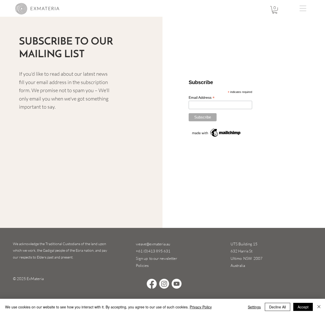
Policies (142, 265)
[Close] (319, 307)
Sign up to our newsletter (156, 258)
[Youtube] (177, 284)
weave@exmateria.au (153, 244)
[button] (274, 10)
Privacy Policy (201, 306)
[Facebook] (152, 284)
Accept (303, 306)
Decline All (277, 306)
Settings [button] (254, 306)
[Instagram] (164, 284)
